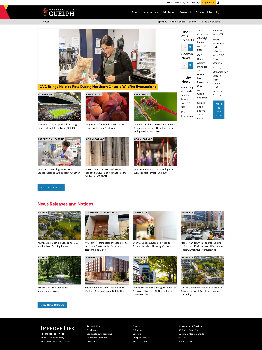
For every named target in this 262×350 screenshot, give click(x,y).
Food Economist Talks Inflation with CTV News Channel (219, 51)
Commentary (46, 94)
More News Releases (52, 305)
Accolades (140, 257)
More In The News (219, 109)
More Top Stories (51, 187)
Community (140, 212)
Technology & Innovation (101, 212)
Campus (42, 212)
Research (187, 212)
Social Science (95, 139)
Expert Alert (94, 94)
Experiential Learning (51, 139)
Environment (142, 94)
